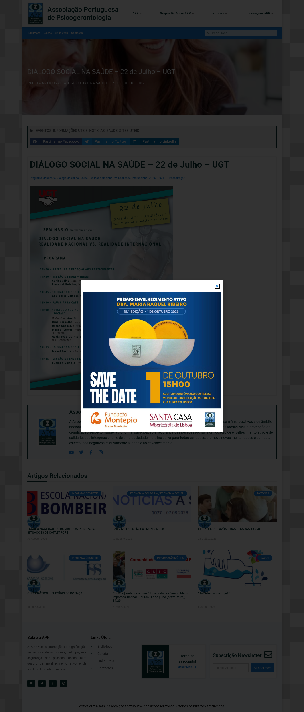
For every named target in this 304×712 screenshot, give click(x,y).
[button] (217, 286)
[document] (152, 356)
